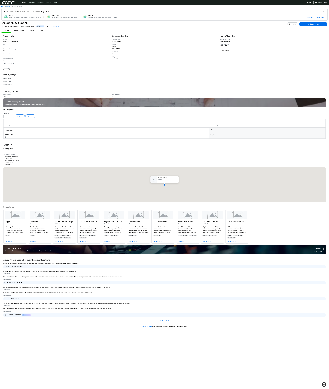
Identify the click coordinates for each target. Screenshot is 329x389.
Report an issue (147, 326)
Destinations (40, 2)
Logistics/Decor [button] (58, 237)
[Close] (323, 12)
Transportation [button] (92, 235)
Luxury (55, 2)
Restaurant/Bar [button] (114, 235)
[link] (15, 215)
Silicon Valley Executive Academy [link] (237, 222)
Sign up (320, 2)
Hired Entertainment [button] (65, 235)
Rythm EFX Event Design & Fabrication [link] (64, 222)
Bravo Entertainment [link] (185, 222)
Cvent (2, 6)
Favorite (293, 24)
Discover (49, 2)
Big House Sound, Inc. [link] (210, 222)
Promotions (31, 2)
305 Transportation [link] (160, 222)
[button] (12, 115)
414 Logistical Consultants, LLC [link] (89, 222)
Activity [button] (7, 235)
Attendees (6, 113)
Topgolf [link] (8, 222)
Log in (325, 2)
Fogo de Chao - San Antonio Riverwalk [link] (113, 222)
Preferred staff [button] (67, 237)
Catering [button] (106, 235)
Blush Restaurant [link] (135, 222)
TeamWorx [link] (34, 222)
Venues (24, 2)
